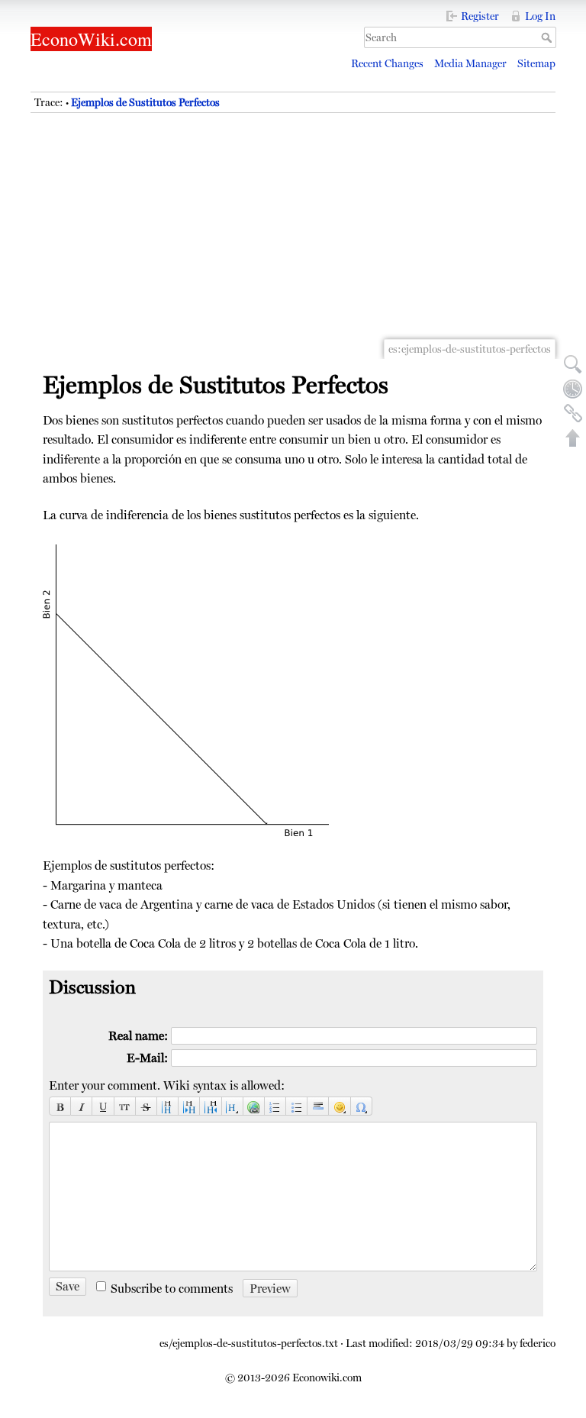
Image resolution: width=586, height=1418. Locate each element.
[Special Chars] (361, 1106)
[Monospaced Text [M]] (125, 1106)
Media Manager (470, 63)
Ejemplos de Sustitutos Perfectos (145, 102)
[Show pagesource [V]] (573, 364)
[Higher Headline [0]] (210, 1106)
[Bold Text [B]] (60, 1106)
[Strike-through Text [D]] (146, 1106)
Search (548, 37)
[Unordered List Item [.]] (296, 1106)
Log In (540, 16)
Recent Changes (387, 63)
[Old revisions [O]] (573, 388)
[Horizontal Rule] (318, 1106)
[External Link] (254, 1106)
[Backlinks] (573, 413)
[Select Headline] (232, 1106)
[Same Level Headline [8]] (168, 1106)
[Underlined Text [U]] (103, 1106)
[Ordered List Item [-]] (275, 1106)
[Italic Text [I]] (81, 1106)
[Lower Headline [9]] (189, 1106)
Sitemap (536, 63)
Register (480, 16)
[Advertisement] (293, 244)
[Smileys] (339, 1106)
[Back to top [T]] (573, 437)
